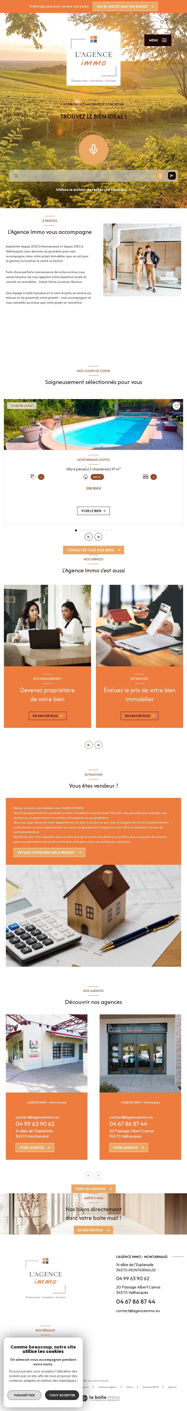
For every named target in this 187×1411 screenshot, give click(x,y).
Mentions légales (107, 1387)
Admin (129, 1387)
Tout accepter (62, 1395)
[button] (98, 537)
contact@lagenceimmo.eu (37, 1117)
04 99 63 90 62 (35, 1123)
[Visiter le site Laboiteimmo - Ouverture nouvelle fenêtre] (100, 1398)
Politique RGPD (151, 1387)
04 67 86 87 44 (128, 1123)
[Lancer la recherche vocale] (93, 148)
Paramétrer (24, 1395)
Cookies (172, 1387)
